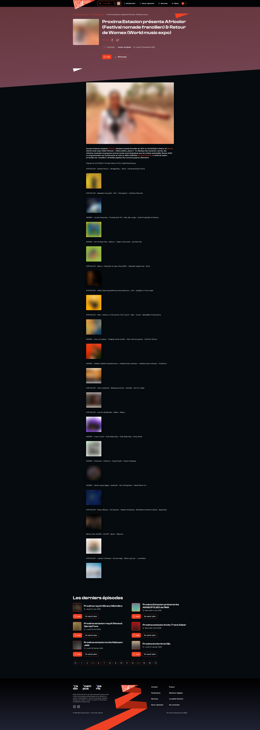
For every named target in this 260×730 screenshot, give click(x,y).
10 (121, 663)
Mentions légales (176, 693)
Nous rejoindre (148, 3)
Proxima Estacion (145, 155)
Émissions (85, 14)
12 (133, 663)
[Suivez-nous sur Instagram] (78, 707)
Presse (171, 687)
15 (144, 663)
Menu (176, 3)
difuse (185, 713)
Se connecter (174, 705)
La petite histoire (176, 699)
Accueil (76, 14)
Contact (154, 687)
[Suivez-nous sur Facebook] (74, 707)
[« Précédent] (76, 663)
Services (164, 3)
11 (127, 663)
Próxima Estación (98, 14)
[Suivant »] (155, 663)
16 (150, 663)
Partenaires (155, 693)
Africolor (111, 149)
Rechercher (130, 3)
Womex (170, 149)
